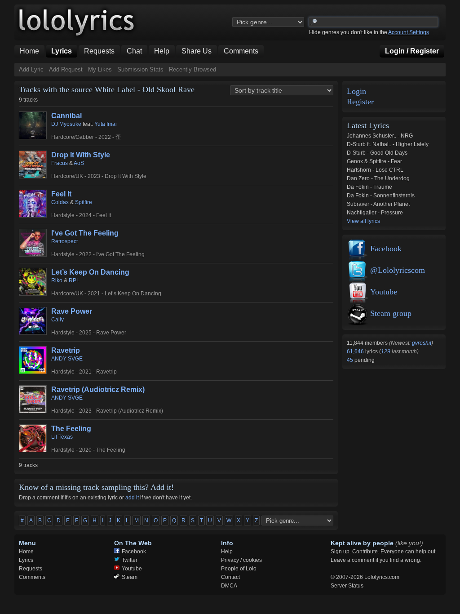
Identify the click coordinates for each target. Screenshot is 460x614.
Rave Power (71, 311)
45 (350, 360)
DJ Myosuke (66, 124)
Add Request (66, 69)
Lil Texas (62, 437)
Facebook (386, 248)
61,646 (356, 351)
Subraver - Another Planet (378, 204)
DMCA (229, 586)
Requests (30, 568)
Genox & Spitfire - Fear (374, 161)
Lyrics (26, 560)
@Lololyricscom (397, 270)
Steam (129, 577)
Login (356, 91)
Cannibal (66, 116)
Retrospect (64, 241)
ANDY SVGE (67, 359)
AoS (79, 163)
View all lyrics (363, 221)
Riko (56, 280)
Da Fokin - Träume (369, 187)
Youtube (383, 291)
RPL (74, 280)
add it (132, 497)
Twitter (129, 560)
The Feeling (71, 428)
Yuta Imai (105, 124)
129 (385, 351)
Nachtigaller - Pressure (375, 212)
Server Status (347, 586)
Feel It (61, 194)
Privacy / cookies (241, 560)
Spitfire (83, 202)
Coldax (60, 202)
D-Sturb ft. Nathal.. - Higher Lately (388, 144)
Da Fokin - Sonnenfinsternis (381, 195)
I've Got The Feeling (85, 233)
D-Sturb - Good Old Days (377, 153)
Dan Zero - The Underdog (378, 178)
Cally (57, 319)
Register (360, 102)
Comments (32, 577)
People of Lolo (239, 568)
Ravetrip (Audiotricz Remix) (98, 389)
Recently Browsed (192, 69)
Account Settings (408, 32)
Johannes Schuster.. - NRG (380, 136)
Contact (230, 577)
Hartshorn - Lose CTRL (375, 170)
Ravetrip (65, 350)
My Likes (100, 69)
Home (26, 551)
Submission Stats (140, 69)
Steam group (390, 313)
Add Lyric (31, 69)
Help (227, 551)
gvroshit (421, 343)
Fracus (59, 163)
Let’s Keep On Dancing (90, 272)
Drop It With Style (80, 155)
